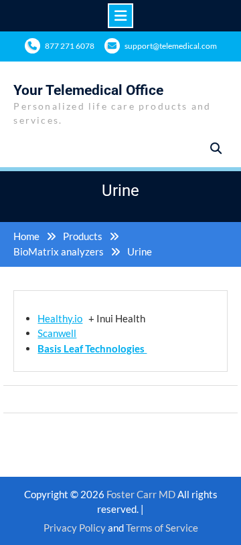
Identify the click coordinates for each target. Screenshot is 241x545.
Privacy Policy (75, 528)
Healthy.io (59, 318)
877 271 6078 (69, 46)
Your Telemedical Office (88, 90)
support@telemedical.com (171, 46)
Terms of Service (162, 528)
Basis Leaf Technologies (92, 348)
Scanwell (56, 333)
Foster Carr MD (141, 494)
